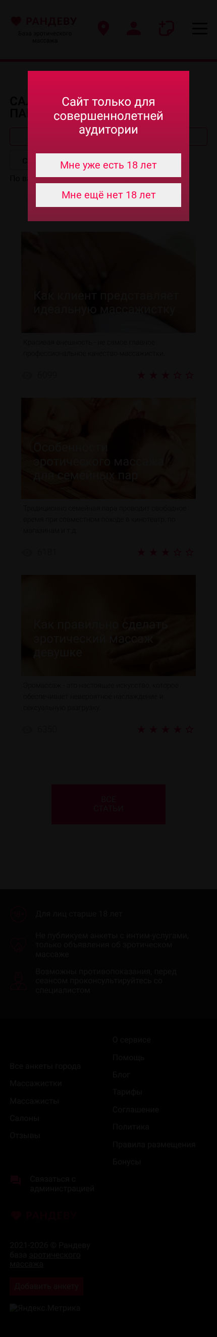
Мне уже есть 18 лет (108, 165)
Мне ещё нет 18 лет (109, 195)
